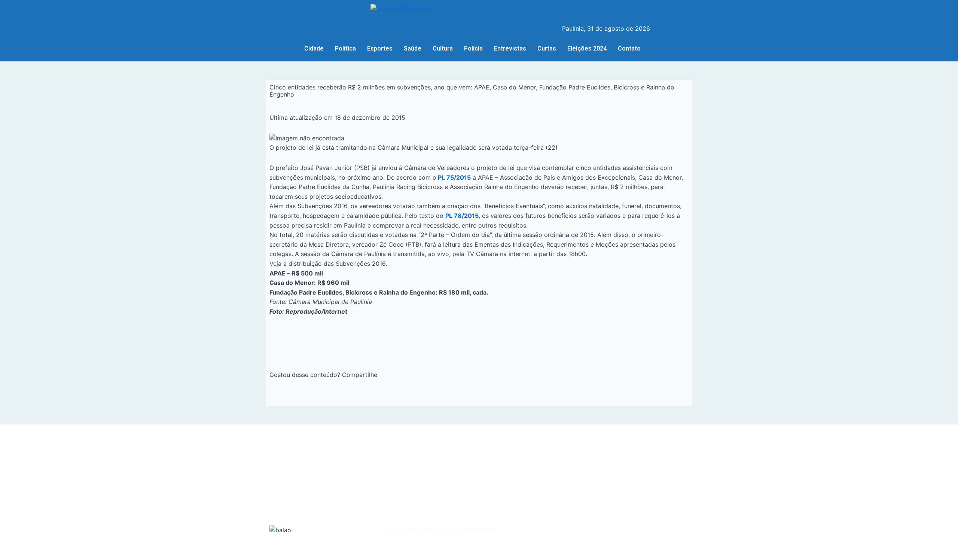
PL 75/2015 (453, 177)
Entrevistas (510, 48)
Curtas (546, 48)
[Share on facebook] (271, 397)
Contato (629, 48)
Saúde (412, 48)
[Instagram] (578, 10)
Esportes (380, 48)
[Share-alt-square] (594, 10)
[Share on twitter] (282, 397)
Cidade (314, 48)
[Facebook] (563, 10)
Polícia (473, 48)
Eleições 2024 (587, 48)
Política (345, 48)
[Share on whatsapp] (292, 397)
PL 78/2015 (462, 215)
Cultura (443, 48)
